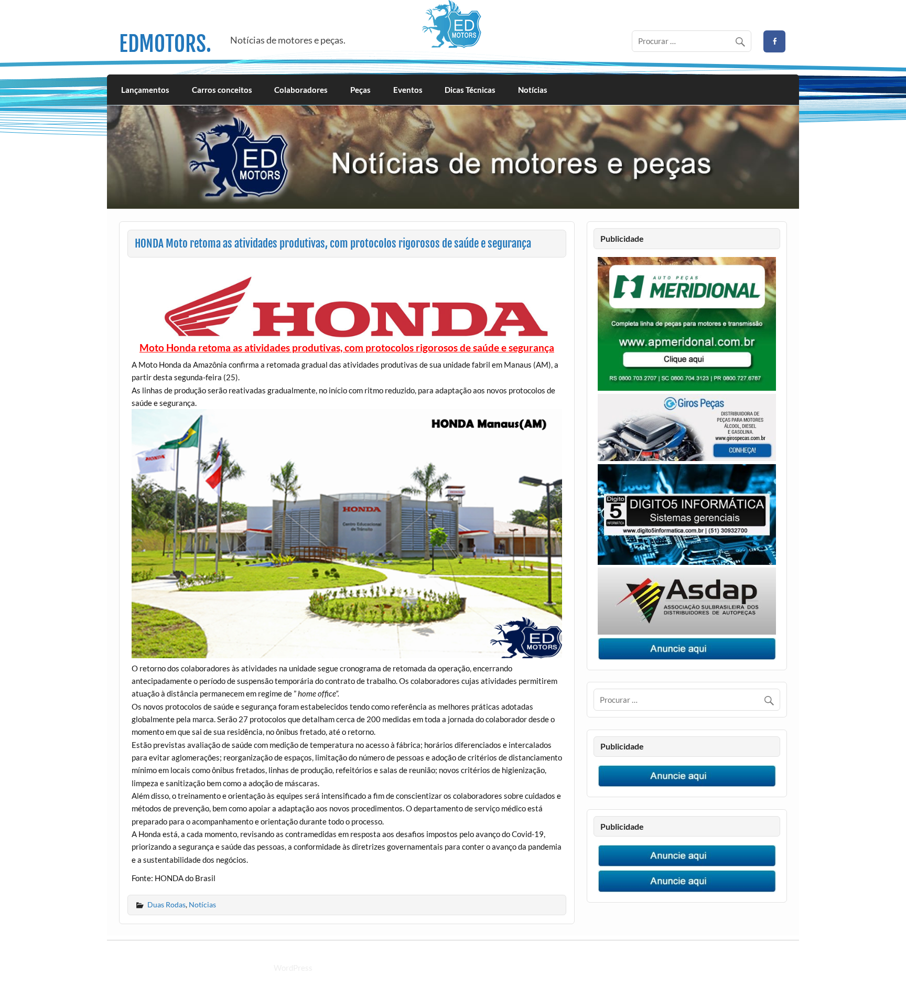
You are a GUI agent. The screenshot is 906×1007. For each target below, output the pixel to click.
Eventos (408, 89)
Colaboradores (301, 89)
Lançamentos (145, 89)
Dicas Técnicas (470, 89)
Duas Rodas (166, 904)
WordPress (293, 967)
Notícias (532, 89)
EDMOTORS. (165, 43)
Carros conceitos (222, 89)
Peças (360, 89)
